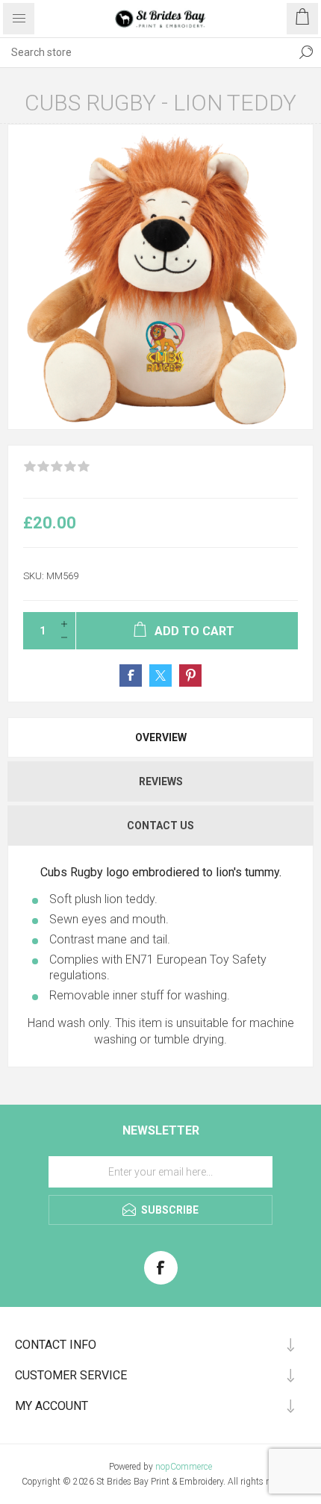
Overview (161, 737)
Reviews (161, 781)
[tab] (160, 737)
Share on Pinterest (190, 675)
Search (306, 52)
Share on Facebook (130, 675)
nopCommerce (183, 1466)
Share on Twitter (160, 675)
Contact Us (160, 825)
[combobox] (145, 52)
